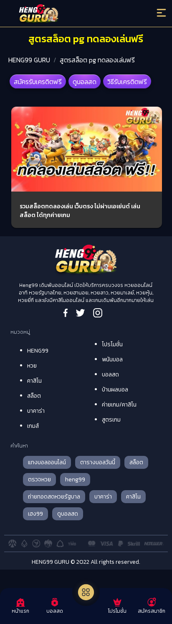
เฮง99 (35, 513)
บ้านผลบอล (115, 389)
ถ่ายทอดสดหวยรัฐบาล (54, 496)
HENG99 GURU (29, 60)
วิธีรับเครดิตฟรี (127, 82)
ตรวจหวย (39, 479)
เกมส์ (33, 426)
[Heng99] (67, 14)
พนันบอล (112, 359)
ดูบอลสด (84, 82)
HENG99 (37, 350)
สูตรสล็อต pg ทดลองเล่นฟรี (97, 60)
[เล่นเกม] (86, 592)
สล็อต (34, 395)
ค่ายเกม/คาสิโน (119, 404)
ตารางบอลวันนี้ (97, 462)
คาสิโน (34, 380)
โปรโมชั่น (112, 344)
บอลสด (110, 374)
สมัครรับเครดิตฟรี (38, 82)
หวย (32, 365)
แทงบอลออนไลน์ (47, 462)
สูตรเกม (111, 419)
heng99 (75, 479)
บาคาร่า (36, 411)
